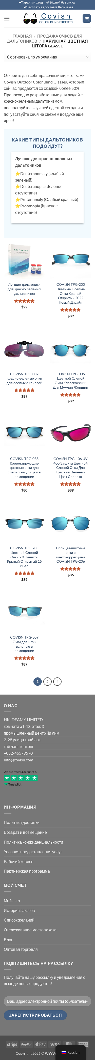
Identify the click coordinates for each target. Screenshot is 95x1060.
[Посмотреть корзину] (87, 18)
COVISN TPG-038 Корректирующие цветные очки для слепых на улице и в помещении (24, 468)
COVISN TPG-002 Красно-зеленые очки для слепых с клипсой (24, 378)
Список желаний (19, 920)
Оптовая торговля (21, 949)
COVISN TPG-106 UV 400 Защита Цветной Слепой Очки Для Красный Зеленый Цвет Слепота (70, 468)
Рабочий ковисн (18, 861)
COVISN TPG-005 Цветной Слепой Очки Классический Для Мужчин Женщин (70, 380)
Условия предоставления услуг (33, 851)
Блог (8, 939)
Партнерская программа (27, 871)
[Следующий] (57, 681)
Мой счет (12, 900)
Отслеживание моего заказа (30, 929)
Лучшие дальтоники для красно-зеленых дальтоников (24, 288)
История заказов (19, 910)
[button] (7, 18)
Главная (22, 36)
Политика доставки (22, 822)
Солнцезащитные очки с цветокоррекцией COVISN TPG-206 (70, 554)
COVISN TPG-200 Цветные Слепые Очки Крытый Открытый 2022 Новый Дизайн (70, 293)
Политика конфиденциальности (33, 842)
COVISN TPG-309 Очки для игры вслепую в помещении (24, 644)
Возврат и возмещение (25, 832)
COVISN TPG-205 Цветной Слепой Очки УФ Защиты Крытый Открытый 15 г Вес (24, 557)
